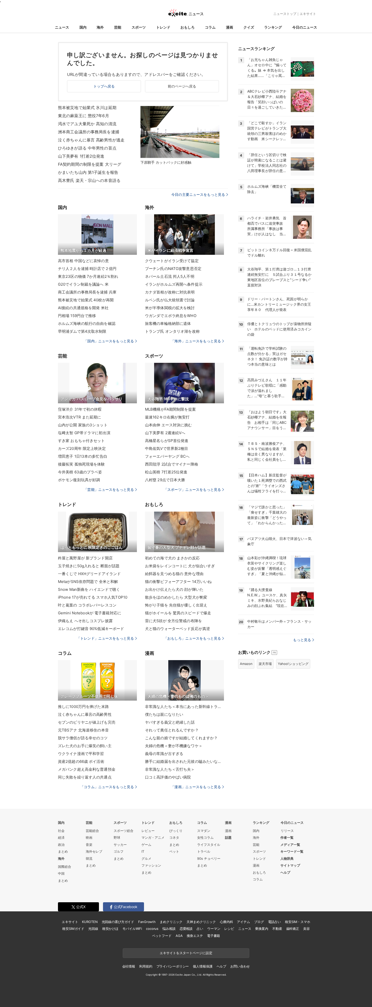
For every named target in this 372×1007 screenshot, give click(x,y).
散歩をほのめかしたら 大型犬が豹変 (176, 597)
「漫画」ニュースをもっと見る (196, 787)
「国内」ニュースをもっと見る (109, 341)
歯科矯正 (292, 929)
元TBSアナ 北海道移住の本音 (83, 730)
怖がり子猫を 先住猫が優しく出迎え (176, 605)
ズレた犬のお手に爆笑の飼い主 (85, 745)
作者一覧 (287, 837)
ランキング (273, 27)
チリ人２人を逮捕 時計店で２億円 (87, 268)
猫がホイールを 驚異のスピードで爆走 (178, 613)
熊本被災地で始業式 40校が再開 (86, 300)
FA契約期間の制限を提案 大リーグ (89, 164)
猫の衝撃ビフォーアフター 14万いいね (178, 581)
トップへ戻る (104, 86)
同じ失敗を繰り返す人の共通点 (85, 777)
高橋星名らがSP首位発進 (166, 440)
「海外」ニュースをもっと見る (196, 341)
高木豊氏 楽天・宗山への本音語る (89, 180)
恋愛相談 (186, 929)
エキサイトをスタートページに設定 (186, 953)
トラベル (203, 851)
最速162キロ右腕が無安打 (167, 417)
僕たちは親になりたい (164, 714)
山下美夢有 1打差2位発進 (81, 156)
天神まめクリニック (201, 922)
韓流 (89, 858)
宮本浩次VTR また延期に (79, 417)
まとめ (63, 851)
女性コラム (205, 837)
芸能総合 (92, 831)
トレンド (163, 27)
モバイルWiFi (132, 929)
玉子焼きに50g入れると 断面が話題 (88, 565)
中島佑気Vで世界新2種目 (166, 448)
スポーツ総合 (123, 831)
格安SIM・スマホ (297, 922)
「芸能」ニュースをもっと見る (109, 489)
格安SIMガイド (73, 929)
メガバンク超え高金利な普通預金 (86, 769)
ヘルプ (285, 872)
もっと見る (302, 640)
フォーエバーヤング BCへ (167, 456)
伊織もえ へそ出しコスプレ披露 (85, 620)
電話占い (274, 922)
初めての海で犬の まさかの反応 (172, 558)
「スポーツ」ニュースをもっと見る (192, 489)
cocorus (152, 929)
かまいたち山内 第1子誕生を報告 (88, 172)
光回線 (93, 929)
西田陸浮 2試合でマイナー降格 (171, 464)
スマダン (203, 831)
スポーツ (139, 27)
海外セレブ (94, 851)
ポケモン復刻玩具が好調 (79, 479)
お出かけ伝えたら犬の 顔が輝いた (174, 589)
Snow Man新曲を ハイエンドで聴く (89, 589)
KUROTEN (89, 922)
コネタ (174, 837)
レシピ (229, 929)
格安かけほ (110, 929)
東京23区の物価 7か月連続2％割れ (88, 276)
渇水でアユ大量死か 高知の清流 (87, 123)
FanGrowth (147, 922)
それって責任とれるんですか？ (172, 730)
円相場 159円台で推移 (77, 315)
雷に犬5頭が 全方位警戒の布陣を (173, 620)
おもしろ (187, 27)
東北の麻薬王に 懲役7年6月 (83, 115)
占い (200, 929)
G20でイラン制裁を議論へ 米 (83, 284)
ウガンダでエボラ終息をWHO (170, 315)
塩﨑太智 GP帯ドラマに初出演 (84, 432)
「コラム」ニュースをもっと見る (107, 787)
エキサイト (308, 14)
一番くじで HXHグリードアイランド (89, 573)
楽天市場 (265, 664)
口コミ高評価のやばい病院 (168, 777)
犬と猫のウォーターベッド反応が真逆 (177, 628)
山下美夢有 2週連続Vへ (165, 432)
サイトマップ (290, 865)
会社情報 (128, 966)
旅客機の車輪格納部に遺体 (168, 323)
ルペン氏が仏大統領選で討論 (170, 300)
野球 (117, 837)
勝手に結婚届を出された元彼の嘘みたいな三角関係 (184, 761)
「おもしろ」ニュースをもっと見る (192, 638)
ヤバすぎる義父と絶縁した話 (170, 722)
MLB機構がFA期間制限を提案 (170, 409)
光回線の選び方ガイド (118, 922)
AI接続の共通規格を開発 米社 (83, 307)
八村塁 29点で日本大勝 (165, 479)
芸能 (117, 27)
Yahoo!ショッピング (293, 664)
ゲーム (146, 845)
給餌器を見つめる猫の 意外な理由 (174, 573)
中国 (61, 873)
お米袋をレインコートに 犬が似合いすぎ (180, 565)
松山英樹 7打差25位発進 (166, 472)
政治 (61, 845)
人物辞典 (287, 858)
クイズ (248, 27)
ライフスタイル (208, 845)
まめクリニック (171, 922)
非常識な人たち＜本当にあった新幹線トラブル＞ (184, 706)
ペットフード (162, 936)
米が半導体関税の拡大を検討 (170, 307)
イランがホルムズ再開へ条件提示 (173, 284)
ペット (174, 851)
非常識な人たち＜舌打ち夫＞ (170, 769)
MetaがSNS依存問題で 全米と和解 (88, 581)
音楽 (89, 845)
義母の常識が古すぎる (164, 753)
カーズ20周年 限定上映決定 (82, 448)
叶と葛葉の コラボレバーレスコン (87, 605)
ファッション (151, 865)
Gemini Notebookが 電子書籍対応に (89, 613)
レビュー (148, 831)
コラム (210, 27)
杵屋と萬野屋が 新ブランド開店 (85, 558)
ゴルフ (118, 851)
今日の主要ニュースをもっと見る (198, 194)
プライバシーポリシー (172, 966)
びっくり (175, 831)
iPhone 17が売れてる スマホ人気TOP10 (92, 597)
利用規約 (145, 966)
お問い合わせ (240, 966)
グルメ (146, 858)
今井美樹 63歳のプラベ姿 (80, 472)
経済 (61, 837)
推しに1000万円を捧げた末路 (83, 706)
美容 (306, 929)
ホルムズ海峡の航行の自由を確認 (86, 323)
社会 (61, 831)
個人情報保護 (202, 966)
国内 (83, 27)
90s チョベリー (208, 858)
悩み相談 (168, 929)
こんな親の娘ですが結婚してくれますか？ (181, 738)
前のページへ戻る (182, 86)
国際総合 (64, 867)
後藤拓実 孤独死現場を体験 (81, 464)
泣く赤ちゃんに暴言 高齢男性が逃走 (91, 139)
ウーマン (213, 929)
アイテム (243, 922)
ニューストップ (284, 14)
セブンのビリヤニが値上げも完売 (86, 722)
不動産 (277, 929)
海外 (100, 27)
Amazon (246, 664)
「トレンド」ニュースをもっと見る (105, 638)
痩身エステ (195, 936)
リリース (287, 831)
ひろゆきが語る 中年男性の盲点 (87, 148)
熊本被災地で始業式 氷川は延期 (87, 107)
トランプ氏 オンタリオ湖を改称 (172, 331)
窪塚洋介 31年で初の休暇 (80, 409)
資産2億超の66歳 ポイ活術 (81, 761)
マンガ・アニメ (152, 837)
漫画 (229, 27)
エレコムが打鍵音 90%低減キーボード (91, 628)
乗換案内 (261, 929)
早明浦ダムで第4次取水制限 (82, 331)
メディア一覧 (290, 845)
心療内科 (226, 922)
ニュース (62, 27)
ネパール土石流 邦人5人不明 (169, 276)
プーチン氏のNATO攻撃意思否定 (173, 268)
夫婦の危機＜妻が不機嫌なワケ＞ (173, 745)
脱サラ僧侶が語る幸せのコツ (83, 738)
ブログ (259, 922)
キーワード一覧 (291, 851)
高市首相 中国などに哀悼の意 (83, 260)
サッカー (120, 845)
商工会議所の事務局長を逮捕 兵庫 (87, 292)
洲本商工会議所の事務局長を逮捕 (88, 131)
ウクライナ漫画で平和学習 (81, 753)
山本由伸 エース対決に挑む (168, 425)
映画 (89, 837)
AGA (179, 936)
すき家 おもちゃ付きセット (81, 440)
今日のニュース (304, 27)
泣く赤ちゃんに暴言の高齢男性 (85, 714)
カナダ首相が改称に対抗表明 (170, 292)
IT (142, 851)
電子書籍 (213, 936)
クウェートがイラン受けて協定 (172, 260)
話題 (228, 837)
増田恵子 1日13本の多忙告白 (82, 456)
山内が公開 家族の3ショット (83, 425)
